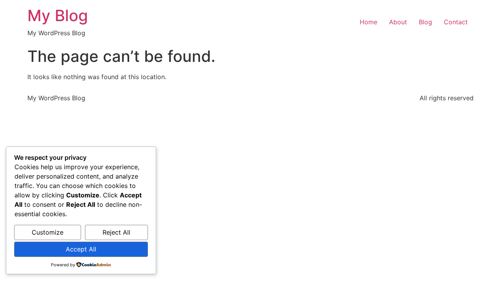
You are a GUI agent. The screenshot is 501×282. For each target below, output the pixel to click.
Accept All (81, 249)
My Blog (57, 15)
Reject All (116, 232)
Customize (47, 232)
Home (368, 22)
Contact (456, 22)
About (398, 22)
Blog (425, 22)
